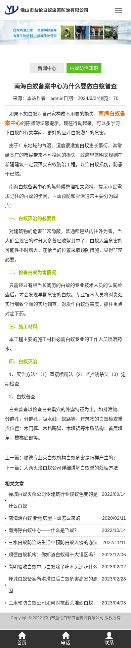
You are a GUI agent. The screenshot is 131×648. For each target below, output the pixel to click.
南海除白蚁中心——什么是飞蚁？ (43, 530)
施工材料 (46, 339)
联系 (109, 642)
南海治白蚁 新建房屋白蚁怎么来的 (44, 518)
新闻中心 (47, 68)
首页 (22, 642)
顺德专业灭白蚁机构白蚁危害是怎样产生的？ (71, 457)
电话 (65, 642)
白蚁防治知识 (84, 68)
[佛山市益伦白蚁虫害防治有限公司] (46, 9)
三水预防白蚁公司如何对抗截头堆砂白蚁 (50, 602)
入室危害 (108, 240)
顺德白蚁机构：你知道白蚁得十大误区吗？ (53, 554)
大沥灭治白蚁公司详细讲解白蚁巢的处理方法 (71, 467)
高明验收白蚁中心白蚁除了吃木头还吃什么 (53, 566)
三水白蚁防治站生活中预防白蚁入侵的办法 (53, 542)
